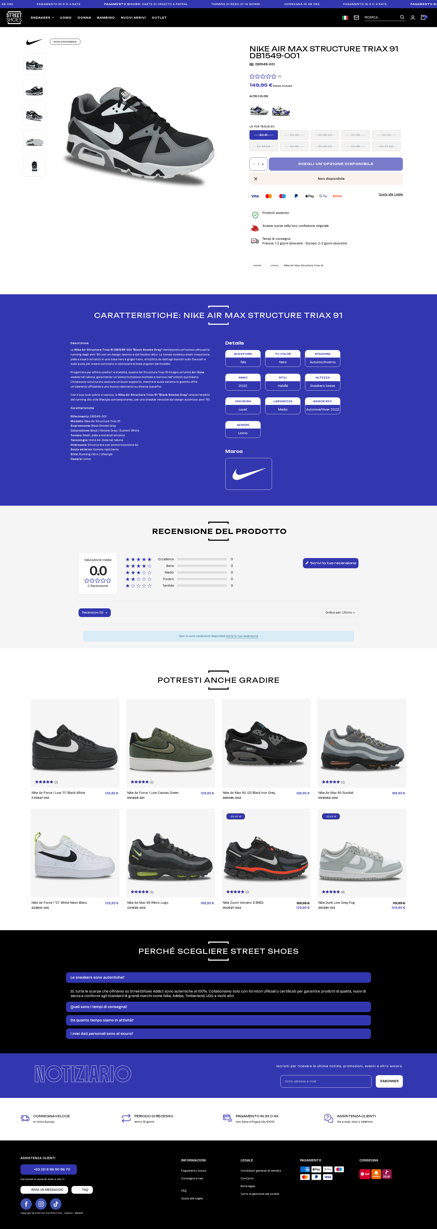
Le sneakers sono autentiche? (97, 977)
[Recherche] (402, 17)
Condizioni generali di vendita (261, 1171)
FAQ (184, 1191)
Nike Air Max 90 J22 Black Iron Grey (249, 793)
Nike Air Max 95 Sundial (335, 793)
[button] (48, 1169)
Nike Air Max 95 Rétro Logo (147, 902)
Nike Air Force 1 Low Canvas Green (153, 793)
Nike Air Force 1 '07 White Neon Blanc (59, 902)
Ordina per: (333, 612)
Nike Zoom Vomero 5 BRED (243, 902)
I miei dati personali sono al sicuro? (102, 1033)
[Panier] (423, 18)
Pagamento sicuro (193, 1171)
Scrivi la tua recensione (332, 563)
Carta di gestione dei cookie (260, 1194)
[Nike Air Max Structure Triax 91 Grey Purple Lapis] (259, 110)
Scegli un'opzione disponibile (335, 164)
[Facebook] (26, 1204)
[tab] (218, 977)
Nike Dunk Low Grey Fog (336, 902)
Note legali (248, 1186)
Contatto (247, 1178)
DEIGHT (79, 1213)
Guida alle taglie (391, 194)
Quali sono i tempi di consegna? (99, 1007)
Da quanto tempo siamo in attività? (102, 1020)
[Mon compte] (413, 17)
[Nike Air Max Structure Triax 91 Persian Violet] (281, 110)
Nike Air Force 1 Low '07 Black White (58, 793)
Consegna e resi (192, 1178)
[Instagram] (41, 1204)
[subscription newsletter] (356, 17)
